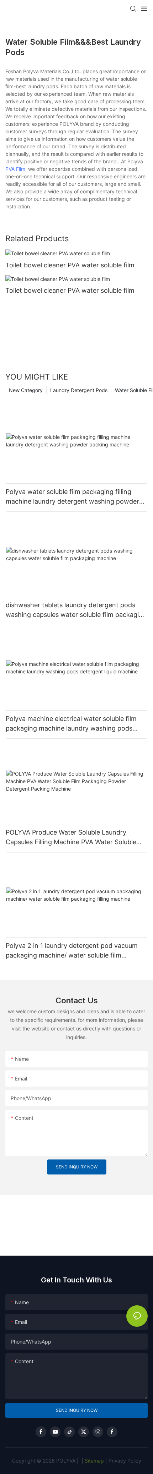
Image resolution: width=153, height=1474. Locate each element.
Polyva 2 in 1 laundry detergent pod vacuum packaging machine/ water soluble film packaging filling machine (72, 951)
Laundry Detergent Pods (78, 390)
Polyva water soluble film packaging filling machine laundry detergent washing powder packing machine (72, 497)
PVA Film (15, 169)
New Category (26, 390)
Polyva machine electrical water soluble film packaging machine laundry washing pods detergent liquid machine (71, 724)
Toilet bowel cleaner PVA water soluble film (69, 265)
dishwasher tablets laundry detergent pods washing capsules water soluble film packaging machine (76, 610)
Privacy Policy (125, 1461)
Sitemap (93, 1461)
